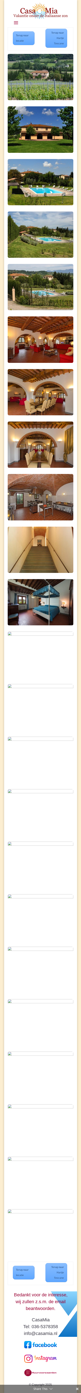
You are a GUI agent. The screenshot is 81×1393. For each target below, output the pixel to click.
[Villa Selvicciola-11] (40, 739)
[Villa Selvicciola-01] (40, 256)
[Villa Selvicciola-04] (40, 1107)
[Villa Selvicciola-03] (40, 1054)
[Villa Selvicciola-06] (40, 634)
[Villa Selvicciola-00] (40, 99)
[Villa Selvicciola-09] (40, 1002)
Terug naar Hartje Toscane (57, 38)
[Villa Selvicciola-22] (40, 466)
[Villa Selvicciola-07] (40, 687)
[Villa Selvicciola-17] (40, 1159)
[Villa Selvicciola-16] (40, 572)
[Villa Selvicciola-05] (40, 624)
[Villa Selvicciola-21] (40, 414)
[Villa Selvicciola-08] (40, 151)
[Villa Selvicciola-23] (40, 949)
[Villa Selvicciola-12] (40, 792)
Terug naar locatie (22, 38)
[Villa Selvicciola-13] (40, 844)
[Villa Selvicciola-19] (40, 519)
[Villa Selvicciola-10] (40, 204)
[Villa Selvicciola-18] (40, 1212)
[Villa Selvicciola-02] (40, 309)
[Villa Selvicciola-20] (40, 361)
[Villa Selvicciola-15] (40, 897)
